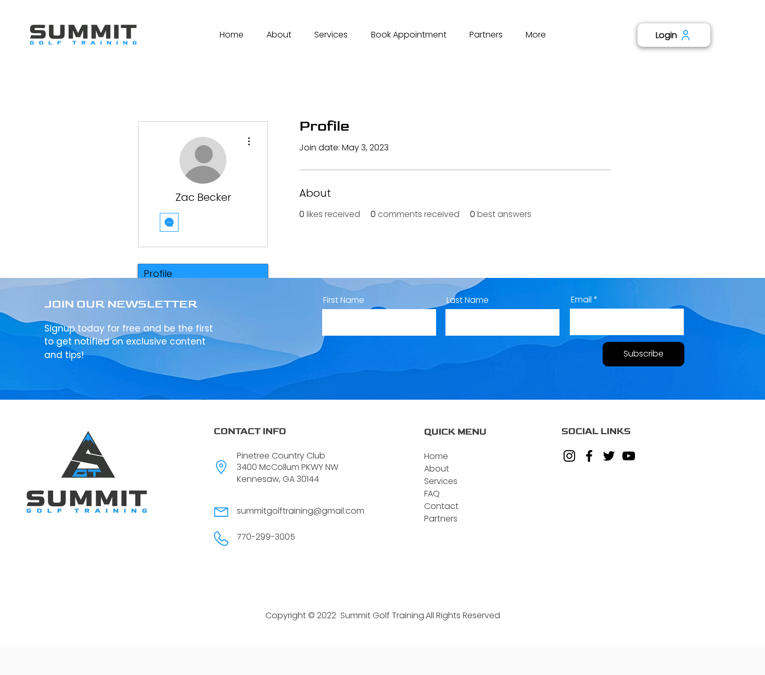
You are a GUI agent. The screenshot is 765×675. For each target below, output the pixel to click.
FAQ (432, 494)
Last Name (468, 300)
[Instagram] (569, 456)
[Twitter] (609, 456)
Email (581, 300)
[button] (279, 34)
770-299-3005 (266, 537)
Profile (158, 273)
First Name (343, 300)
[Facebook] (589, 456)
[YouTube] (628, 456)
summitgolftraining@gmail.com (300, 511)
